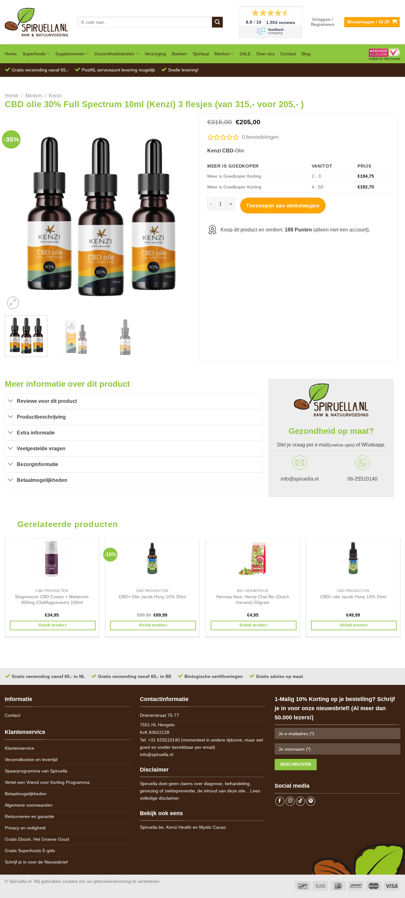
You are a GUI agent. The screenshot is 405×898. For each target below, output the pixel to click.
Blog (306, 53)
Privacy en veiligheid (25, 827)
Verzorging (155, 53)
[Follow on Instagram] (290, 801)
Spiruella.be (152, 827)
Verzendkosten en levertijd (31, 759)
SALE (245, 53)
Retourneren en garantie (29, 816)
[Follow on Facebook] (280, 801)
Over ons (265, 53)
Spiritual (201, 53)
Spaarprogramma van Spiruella (36, 770)
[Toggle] (10, 401)
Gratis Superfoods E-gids (30, 850)
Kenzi (55, 95)
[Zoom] (13, 303)
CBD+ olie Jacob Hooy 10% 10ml (353, 596)
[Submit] (217, 22)
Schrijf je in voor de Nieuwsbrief (36, 861)
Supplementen (69, 53)
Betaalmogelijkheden (26, 793)
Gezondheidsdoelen (114, 53)
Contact (288, 53)
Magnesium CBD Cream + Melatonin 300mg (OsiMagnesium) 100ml (52, 599)
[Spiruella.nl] (36, 22)
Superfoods (34, 53)
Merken (222, 53)
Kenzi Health (178, 827)
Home (11, 53)
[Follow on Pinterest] (310, 801)
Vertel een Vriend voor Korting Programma (47, 782)
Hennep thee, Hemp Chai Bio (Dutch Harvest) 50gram (252, 599)
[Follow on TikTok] (300, 801)
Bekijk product (52, 625)
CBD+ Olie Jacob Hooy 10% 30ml (152, 596)
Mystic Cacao (212, 827)
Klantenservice (19, 748)
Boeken (179, 53)
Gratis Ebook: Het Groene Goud (37, 839)
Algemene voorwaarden (29, 805)
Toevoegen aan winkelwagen (282, 205)
